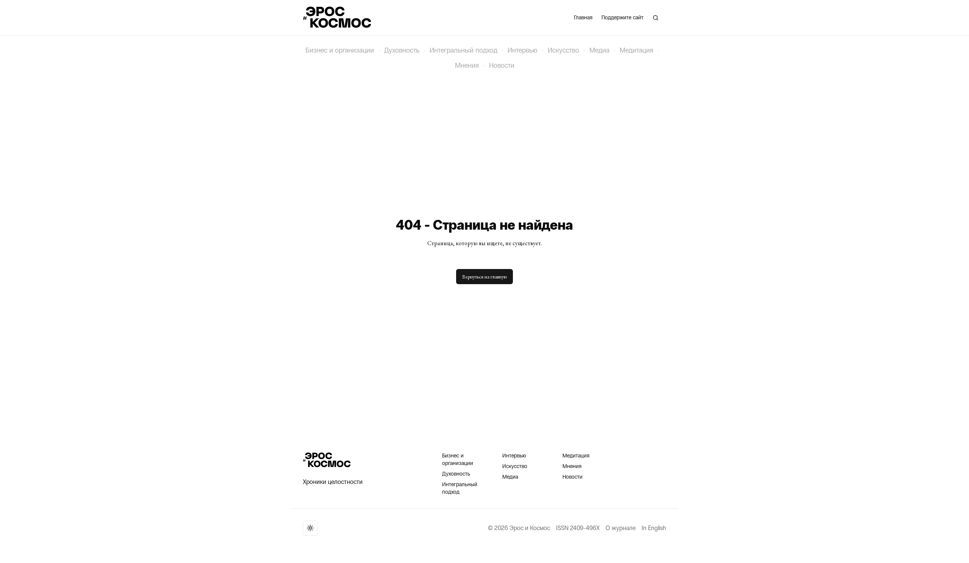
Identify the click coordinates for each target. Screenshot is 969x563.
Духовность (401, 50)
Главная (583, 17)
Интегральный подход (463, 50)
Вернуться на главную (484, 276)
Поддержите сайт (622, 17)
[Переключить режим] (310, 528)
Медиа (599, 50)
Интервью (522, 50)
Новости (501, 65)
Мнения (467, 65)
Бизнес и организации (339, 50)
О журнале (621, 528)
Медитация (636, 50)
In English (654, 528)
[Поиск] (655, 18)
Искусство (563, 50)
